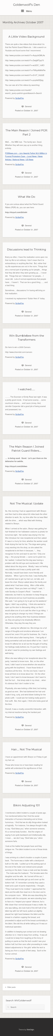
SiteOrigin (30, 1029)
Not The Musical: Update (26, 503)
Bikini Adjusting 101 (26, 805)
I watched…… (26, 389)
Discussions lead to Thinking (26, 249)
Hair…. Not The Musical (26, 749)
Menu (28, 11)
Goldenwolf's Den (26, 4)
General (28, 106)
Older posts (11, 987)
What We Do (26, 196)
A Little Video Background (26, 36)
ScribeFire (19, 98)
